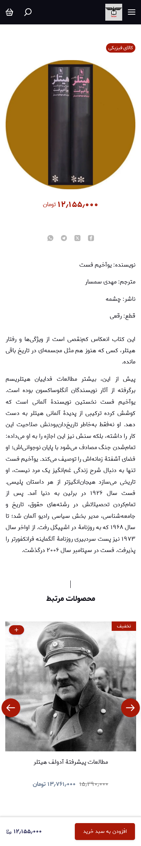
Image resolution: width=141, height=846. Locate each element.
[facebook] (91, 239)
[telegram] (64, 239)
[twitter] (77, 239)
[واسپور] (113, 12)
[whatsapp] (50, 239)
